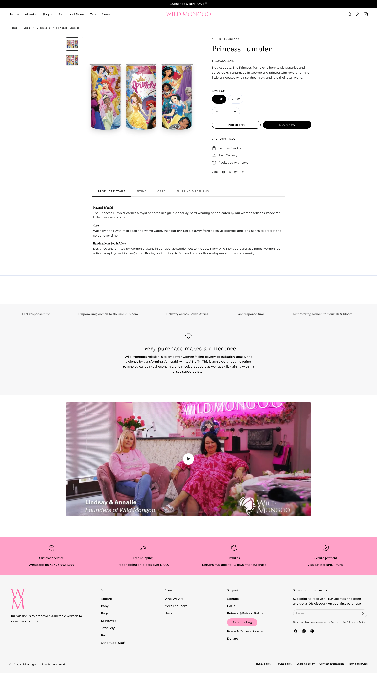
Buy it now (287, 124)
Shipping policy (306, 663)
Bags (104, 613)
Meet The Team (176, 606)
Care (161, 191)
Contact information (331, 663)
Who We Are (174, 599)
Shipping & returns (193, 191)
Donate (232, 638)
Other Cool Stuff (113, 643)
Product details (112, 191)
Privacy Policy (357, 622)
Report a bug (242, 622)
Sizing (142, 191)
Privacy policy (262, 663)
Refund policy (284, 663)
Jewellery (108, 628)
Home (13, 27)
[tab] (72, 44)
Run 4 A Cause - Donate (245, 631)
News (169, 613)
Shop (27, 27)
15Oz (219, 99)
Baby (104, 606)
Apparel (107, 599)
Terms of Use (339, 622)
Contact (233, 599)
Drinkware (43, 27)
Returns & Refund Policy (245, 613)
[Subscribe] (363, 614)
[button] (349, 14)
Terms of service (358, 663)
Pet (103, 635)
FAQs (231, 606)
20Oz (236, 99)
